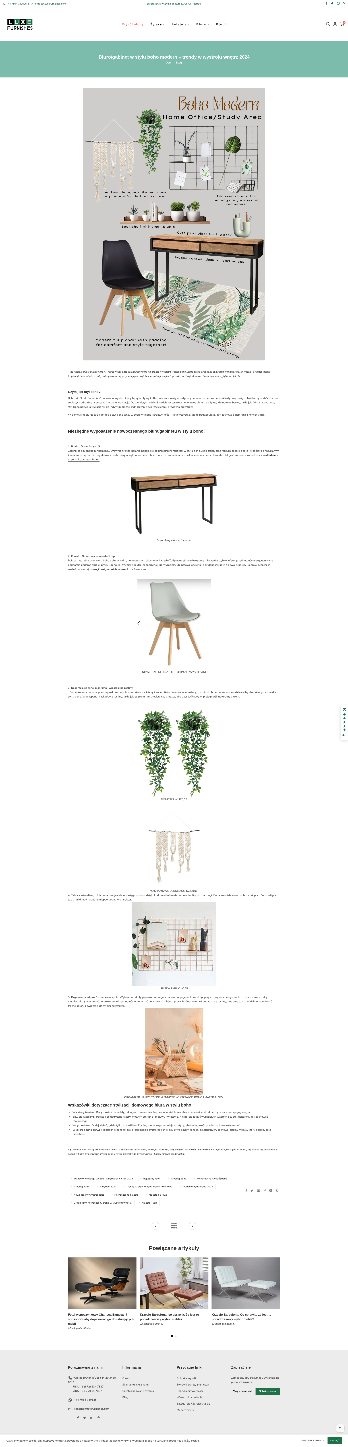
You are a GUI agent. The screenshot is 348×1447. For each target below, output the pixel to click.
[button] (344, 722)
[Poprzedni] (71, 1300)
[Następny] (277, 1300)
